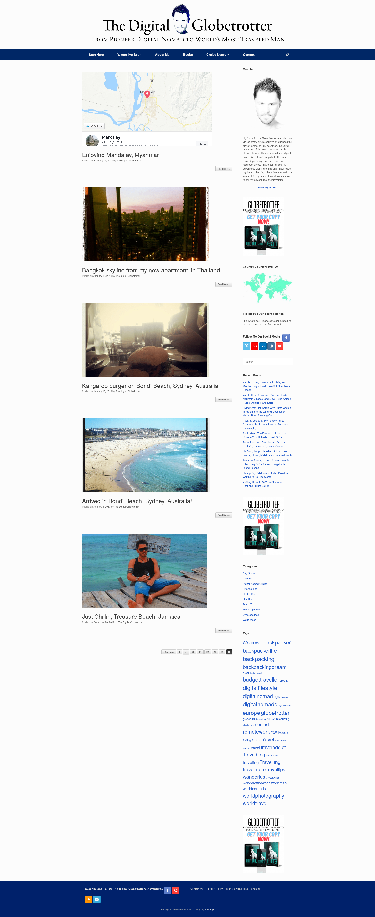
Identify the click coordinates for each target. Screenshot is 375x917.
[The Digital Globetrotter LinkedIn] (263, 346)
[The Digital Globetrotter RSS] (88, 899)
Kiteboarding (259, 719)
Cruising (247, 578)
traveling (251, 762)
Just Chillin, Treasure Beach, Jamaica (131, 616)
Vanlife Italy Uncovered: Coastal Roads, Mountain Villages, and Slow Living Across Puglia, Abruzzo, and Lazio (267, 398)
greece (247, 719)
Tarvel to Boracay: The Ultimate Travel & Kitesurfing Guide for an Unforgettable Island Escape (266, 464)
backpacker (277, 642)
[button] (287, 54)
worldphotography (263, 795)
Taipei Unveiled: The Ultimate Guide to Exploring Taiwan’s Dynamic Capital (264, 444)
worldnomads (254, 788)
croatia (284, 680)
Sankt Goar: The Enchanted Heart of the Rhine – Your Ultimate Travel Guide (265, 435)
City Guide (249, 573)
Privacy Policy (214, 888)
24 (222, 651)
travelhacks (272, 755)
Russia (283, 732)
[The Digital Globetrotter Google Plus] (254, 346)
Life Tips (248, 599)
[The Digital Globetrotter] (187, 23)
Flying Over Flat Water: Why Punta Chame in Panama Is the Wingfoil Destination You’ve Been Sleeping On (267, 411)
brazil (246, 673)
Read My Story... (268, 187)
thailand (246, 748)
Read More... (224, 168)
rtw (274, 731)
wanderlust (255, 776)
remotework (256, 731)
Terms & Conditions (237, 888)
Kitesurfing (282, 719)
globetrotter (275, 712)
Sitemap (255, 888)
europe (251, 712)
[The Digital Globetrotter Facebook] (286, 338)
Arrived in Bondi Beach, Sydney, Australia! (137, 501)
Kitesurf (271, 719)
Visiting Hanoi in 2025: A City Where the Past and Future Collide (265, 484)
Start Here (96, 54)
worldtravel (255, 803)
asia (259, 643)
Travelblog (254, 754)
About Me (162, 54)
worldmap (279, 782)
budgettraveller (261, 679)
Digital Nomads (285, 705)
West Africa (273, 777)
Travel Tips (249, 604)
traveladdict (273, 747)
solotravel (263, 739)
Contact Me (197, 888)
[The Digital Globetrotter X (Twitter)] (246, 346)
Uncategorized (251, 615)
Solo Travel (280, 740)
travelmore (254, 769)
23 (215, 651)
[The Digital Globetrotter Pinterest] (279, 346)
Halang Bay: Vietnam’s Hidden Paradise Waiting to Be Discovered (265, 475)
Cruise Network (217, 54)
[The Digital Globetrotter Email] (97, 899)
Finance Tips (250, 589)
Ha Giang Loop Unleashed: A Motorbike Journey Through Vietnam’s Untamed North (267, 453)
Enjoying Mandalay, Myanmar (120, 154)
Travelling (270, 761)
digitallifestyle (260, 687)
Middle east (248, 725)
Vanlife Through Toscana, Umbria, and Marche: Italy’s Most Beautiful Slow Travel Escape (267, 386)
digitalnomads (260, 704)
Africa (248, 642)
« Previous (168, 651)
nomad (262, 724)
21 (200, 651)
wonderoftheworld (257, 782)
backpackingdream (265, 667)
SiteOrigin (209, 909)
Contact (249, 54)
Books (188, 54)
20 (193, 651)
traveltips (276, 769)
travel (255, 747)
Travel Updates (251, 609)
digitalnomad (258, 696)
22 (207, 651)
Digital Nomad (281, 697)
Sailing (247, 740)
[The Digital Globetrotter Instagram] (271, 346)
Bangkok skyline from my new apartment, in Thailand (151, 270)
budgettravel (256, 673)
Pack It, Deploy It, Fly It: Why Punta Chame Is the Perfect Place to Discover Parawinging (265, 424)
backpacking (258, 659)
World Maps (249, 620)
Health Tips (249, 594)
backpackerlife (260, 650)
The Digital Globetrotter (129, 160)
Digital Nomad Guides (255, 584)
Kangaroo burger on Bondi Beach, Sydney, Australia (150, 385)
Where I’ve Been (129, 54)
